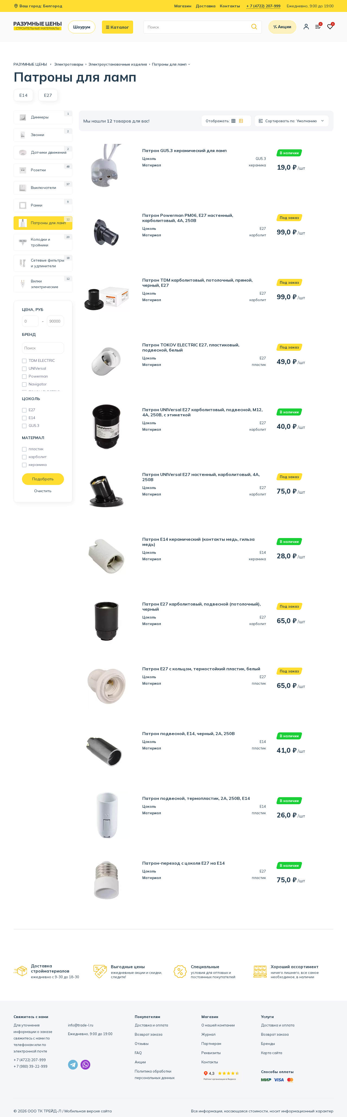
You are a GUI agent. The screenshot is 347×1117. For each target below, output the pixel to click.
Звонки (37, 134)
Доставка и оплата (151, 1025)
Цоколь (31, 398)
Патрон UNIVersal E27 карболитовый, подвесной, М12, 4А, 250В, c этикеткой (202, 412)
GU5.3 (34, 425)
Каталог (120, 27)
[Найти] (254, 27)
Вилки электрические (44, 284)
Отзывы (142, 1043)
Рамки (36, 205)
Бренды (268, 1043)
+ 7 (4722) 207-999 (263, 6)
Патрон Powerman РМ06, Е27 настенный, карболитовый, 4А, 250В (187, 218)
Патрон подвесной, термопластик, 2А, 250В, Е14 (196, 798)
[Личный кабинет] (306, 27)
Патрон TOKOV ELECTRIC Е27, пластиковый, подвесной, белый (190, 347)
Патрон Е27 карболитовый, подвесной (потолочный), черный (201, 606)
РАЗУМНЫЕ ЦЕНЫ (31, 64)
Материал (33, 437)
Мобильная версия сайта (88, 1111)
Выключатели (43, 187)
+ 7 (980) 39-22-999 (30, 1066)
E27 (48, 95)
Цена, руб (32, 309)
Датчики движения (48, 152)
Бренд (29, 334)
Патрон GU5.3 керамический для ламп (184, 150)
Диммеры (40, 117)
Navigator (38, 384)
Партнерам (211, 1043)
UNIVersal (37, 368)
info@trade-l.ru (80, 1025)
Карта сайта (271, 1053)
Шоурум (81, 27)
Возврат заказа (148, 1034)
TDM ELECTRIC (42, 360)
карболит (38, 456)
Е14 (32, 417)
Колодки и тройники (40, 242)
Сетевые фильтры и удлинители (47, 263)
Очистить (43, 490)
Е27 (32, 409)
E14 (23, 95)
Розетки (38, 170)
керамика (38, 464)
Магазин (182, 6)
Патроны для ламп (48, 222)
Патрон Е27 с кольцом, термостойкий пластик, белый (201, 668)
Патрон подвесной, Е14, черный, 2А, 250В (188, 733)
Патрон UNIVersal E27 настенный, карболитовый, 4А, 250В (201, 477)
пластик (36, 448)
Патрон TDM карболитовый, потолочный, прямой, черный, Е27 (197, 283)
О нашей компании (218, 1025)
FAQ (138, 1053)
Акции (140, 1062)
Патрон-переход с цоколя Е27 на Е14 (183, 863)
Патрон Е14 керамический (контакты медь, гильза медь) (198, 542)
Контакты (230, 6)
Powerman (38, 376)
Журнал (208, 1034)
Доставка (206, 6)
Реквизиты (211, 1053)
